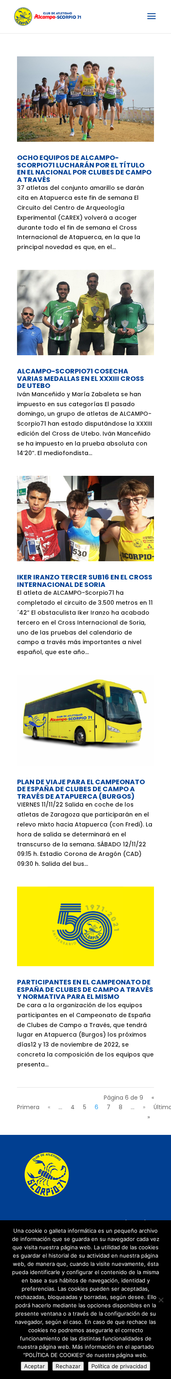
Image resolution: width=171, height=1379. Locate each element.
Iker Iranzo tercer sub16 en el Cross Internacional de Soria (84, 580)
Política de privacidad (119, 1366)
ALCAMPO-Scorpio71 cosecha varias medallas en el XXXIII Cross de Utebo (80, 378)
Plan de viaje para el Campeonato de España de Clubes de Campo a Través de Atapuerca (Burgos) (81, 789)
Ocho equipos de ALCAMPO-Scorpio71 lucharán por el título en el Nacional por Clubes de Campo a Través (84, 168)
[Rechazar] (160, 1300)
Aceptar (34, 1366)
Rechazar (68, 1366)
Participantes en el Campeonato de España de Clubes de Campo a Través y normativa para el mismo (85, 989)
